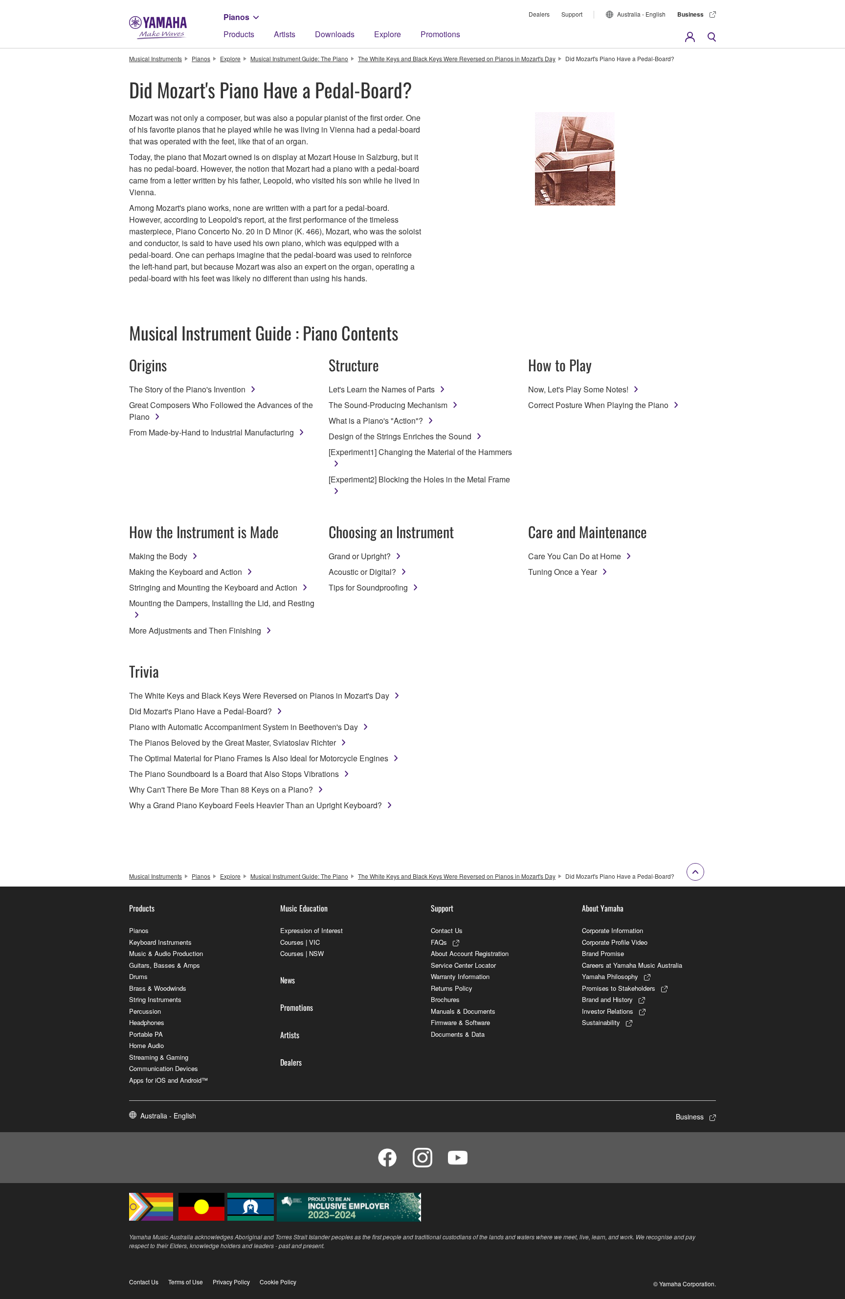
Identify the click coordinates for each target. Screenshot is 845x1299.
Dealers (539, 14)
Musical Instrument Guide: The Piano (299, 58)
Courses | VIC (300, 942)
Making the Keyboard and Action (185, 571)
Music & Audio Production (166, 953)
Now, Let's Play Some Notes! (578, 389)
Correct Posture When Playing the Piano (598, 404)
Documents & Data (458, 1034)
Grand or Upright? (360, 556)
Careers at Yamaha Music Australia (632, 965)
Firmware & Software (460, 1022)
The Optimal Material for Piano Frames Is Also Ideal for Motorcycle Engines (258, 758)
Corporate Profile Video (614, 942)
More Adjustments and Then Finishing (195, 630)
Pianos (236, 17)
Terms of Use (185, 1281)
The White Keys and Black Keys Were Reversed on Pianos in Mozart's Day (457, 58)
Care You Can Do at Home (574, 556)
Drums (138, 976)
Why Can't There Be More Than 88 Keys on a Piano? (221, 789)
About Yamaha (602, 908)
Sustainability (601, 1022)
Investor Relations (607, 1011)
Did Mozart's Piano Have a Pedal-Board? (200, 711)
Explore (387, 34)
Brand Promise (603, 953)
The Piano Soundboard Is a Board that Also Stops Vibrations (234, 773)
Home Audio (146, 1045)
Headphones (146, 1022)
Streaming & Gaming (158, 1057)
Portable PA (146, 1034)
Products (238, 34)
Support (571, 14)
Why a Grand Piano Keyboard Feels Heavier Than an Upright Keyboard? (255, 805)
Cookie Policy (278, 1281)
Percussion (145, 1011)
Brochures (445, 999)
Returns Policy (451, 988)
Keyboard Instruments (160, 942)
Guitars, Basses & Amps (164, 965)
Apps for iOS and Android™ (168, 1080)
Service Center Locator (463, 965)
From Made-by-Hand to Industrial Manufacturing (211, 432)
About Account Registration (470, 953)
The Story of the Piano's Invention (187, 389)
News (287, 980)
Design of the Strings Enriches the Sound (400, 436)
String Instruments (155, 999)
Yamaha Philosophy (610, 976)
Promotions (440, 34)
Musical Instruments (155, 58)
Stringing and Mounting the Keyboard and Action (213, 587)
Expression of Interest (311, 930)
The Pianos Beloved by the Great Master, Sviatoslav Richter (232, 742)
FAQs (439, 942)
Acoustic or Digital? (362, 571)
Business (690, 14)
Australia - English (641, 14)
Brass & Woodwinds (157, 988)
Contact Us (447, 930)
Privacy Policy (231, 1281)
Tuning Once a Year (562, 571)
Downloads (335, 34)
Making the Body (158, 556)
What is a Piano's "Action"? (376, 420)
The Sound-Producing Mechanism (388, 404)
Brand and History (607, 999)
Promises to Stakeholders (618, 988)
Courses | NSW (302, 953)
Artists (284, 34)
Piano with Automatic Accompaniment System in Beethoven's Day (243, 726)
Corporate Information (612, 930)
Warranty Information (460, 976)
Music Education (304, 908)
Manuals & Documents (463, 1011)
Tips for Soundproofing (368, 587)
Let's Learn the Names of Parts (382, 389)
